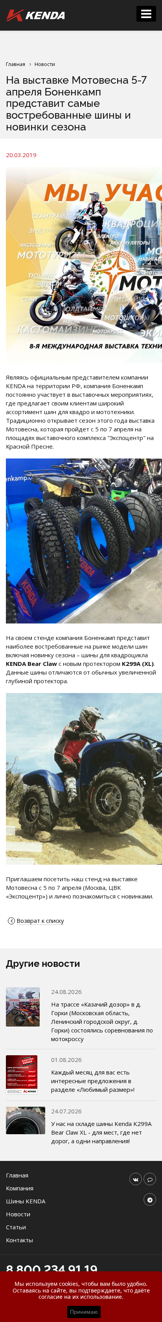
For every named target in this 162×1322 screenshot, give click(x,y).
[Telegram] (150, 1199)
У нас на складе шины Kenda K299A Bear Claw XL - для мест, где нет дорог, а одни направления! (101, 1132)
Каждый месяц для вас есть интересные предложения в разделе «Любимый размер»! (92, 1080)
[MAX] (150, 1179)
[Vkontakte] (135, 1179)
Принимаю (84, 1312)
